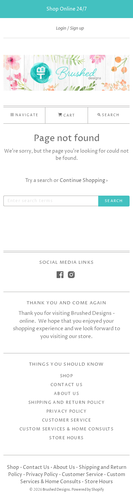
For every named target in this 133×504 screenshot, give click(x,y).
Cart (68, 115)
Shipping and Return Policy (66, 403)
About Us (66, 394)
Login (61, 28)
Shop (66, 376)
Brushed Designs (56, 490)
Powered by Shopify (88, 490)
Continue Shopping (84, 180)
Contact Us (66, 385)
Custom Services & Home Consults (66, 429)
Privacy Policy (66, 411)
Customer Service (66, 420)
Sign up (77, 28)
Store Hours (66, 438)
